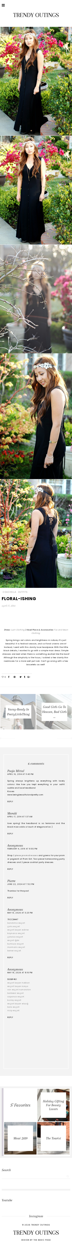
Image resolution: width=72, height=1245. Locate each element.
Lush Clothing (18, 629)
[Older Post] (65, 738)
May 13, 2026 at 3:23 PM (20, 913)
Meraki (12, 813)
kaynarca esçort (16, 933)
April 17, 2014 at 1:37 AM (20, 816)
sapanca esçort (15, 996)
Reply (10, 801)
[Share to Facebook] (8, 677)
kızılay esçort (14, 1000)
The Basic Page (42, 1240)
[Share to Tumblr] (24, 677)
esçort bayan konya (17, 986)
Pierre (11, 881)
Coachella (9, 592)
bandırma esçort (16, 923)
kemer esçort (14, 950)
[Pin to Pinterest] (14, 677)
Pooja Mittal (15, 771)
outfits (23, 592)
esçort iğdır (13, 940)
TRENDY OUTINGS (36, 15)
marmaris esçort (16, 947)
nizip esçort (13, 1010)
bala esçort (13, 1007)
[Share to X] (20, 677)
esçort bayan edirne (18, 929)
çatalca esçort (15, 936)
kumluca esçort (15, 943)
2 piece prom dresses (25, 855)
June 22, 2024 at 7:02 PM (20, 884)
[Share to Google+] (28, 677)
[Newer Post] (7, 738)
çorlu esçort (13, 926)
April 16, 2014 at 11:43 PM (20, 774)
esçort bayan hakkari (18, 982)
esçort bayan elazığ (17, 1003)
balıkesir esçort (15, 993)
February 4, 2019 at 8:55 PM (22, 848)
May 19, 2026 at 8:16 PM (20, 972)
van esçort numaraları (19, 989)
